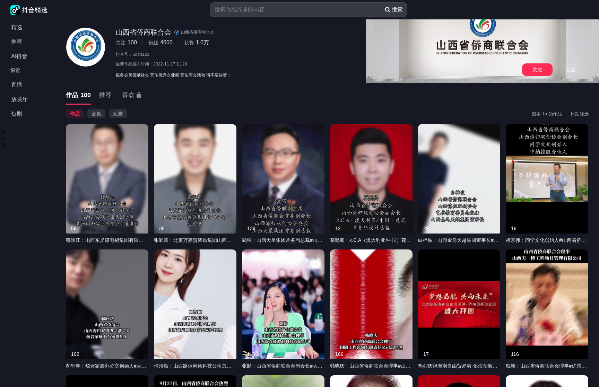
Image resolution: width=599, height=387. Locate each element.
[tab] (78, 95)
